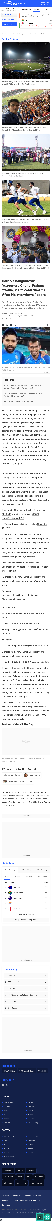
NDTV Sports (40, 796)
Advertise (5, 1196)
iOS (12, 805)
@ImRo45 (6, 514)
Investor (5, 1200)
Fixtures (7, 1106)
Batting (17, 876)
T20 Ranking (42, 870)
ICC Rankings (12, 1001)
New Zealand (18, 898)
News (36, 9)
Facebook (11, 799)
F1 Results (29, 796)
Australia (17, 887)
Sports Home (6, 34)
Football (23, 792)
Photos (45, 9)
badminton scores (16, 796)
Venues (7, 1123)
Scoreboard (26, 9)
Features (31, 1114)
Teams (6, 1119)
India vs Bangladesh (20, 34)
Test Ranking (10, 870)
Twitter (31, 799)
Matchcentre (9, 1157)
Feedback (27, 1196)
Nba (29, 1177)
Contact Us (6, 1205)
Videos (6, 1114)
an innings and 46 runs (38, 542)
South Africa (18, 893)
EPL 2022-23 (33, 1136)
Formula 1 (8, 1171)
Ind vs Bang (8, 9)
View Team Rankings (26, 914)
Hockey (31, 1171)
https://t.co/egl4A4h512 (13, 518)
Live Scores (8, 1102)
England (17, 909)
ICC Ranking (33, 1123)
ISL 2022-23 (9, 1136)
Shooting (8, 1183)
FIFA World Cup (13, 975)
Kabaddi (39, 1177)
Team (7, 876)
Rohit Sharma (34, 775)
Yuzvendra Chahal (16, 781)
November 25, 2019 (38, 645)
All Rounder (42, 876)
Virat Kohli (11, 988)
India (15, 903)
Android (5, 805)
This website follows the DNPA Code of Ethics (19, 1210)
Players (31, 1119)
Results (31, 1106)
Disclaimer (39, 1196)
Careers (34, 1200)
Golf (20, 1177)
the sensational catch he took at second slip (22, 496)
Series (30, 1102)
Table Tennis (36, 1183)
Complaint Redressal (20, 1200)
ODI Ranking (26, 870)
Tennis (20, 1171)
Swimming (21, 1183)
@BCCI (35, 514)
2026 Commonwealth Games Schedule (22, 995)
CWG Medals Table (15, 982)
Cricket (30, 781)
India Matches (9, 20)
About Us (16, 1196)
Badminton (9, 1177)
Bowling (29, 876)
